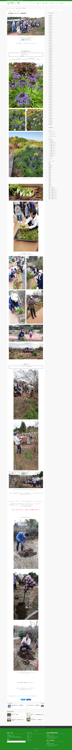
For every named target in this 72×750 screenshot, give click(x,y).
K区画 (50, 184)
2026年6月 (50, 18)
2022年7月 (50, 90)
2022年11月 (50, 84)
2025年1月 (50, 43)
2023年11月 (50, 65)
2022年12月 (51, 82)
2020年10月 (51, 121)
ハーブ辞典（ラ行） (52, 153)
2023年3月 (50, 77)
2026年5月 (50, 20)
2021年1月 (50, 116)
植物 (50, 164)
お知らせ (51, 139)
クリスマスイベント (52, 133)
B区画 (50, 170)
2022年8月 (50, 88)
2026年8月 (50, 15)
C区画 (50, 172)
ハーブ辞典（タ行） (52, 147)
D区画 (50, 173)
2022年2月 (50, 98)
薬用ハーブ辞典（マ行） (53, 197)
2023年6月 (50, 73)
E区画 (50, 175)
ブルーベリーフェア (52, 136)
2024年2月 (50, 60)
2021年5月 (50, 110)
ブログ (50, 156)
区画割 (50, 167)
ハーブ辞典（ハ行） (52, 150)
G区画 (50, 178)
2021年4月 (50, 112)
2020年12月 (51, 118)
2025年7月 (50, 35)
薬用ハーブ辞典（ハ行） (53, 195)
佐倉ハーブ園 (36, 748)
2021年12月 (50, 101)
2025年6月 (50, 37)
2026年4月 (50, 21)
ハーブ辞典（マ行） (52, 151)
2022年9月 (50, 87)
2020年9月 (50, 123)
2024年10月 (51, 48)
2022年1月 (50, 99)
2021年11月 (50, 102)
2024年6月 (50, 54)
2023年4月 (50, 76)
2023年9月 (50, 68)
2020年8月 (50, 124)
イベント (50, 158)
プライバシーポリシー (30, 740)
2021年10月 (50, 104)
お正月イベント (51, 131)
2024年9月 (50, 49)
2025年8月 (50, 34)
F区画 (50, 176)
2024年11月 (50, 46)
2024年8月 (50, 51)
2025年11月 (50, 29)
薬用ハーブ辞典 (52, 187)
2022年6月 (50, 91)
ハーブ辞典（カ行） (52, 144)
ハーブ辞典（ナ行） (52, 148)
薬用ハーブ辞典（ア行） (53, 189)
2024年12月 (51, 45)
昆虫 (50, 162)
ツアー (50, 159)
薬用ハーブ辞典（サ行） (53, 192)
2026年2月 (50, 24)
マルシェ (50, 137)
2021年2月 (50, 115)
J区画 (50, 183)
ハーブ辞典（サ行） (52, 145)
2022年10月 (51, 85)
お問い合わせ (29, 739)
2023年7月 (50, 71)
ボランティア (51, 161)
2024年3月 (50, 59)
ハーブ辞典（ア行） (52, 142)
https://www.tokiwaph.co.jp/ (52, 738)
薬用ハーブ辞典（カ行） (53, 190)
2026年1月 (50, 26)
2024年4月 (50, 57)
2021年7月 (50, 107)
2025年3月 (50, 40)
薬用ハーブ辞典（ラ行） (53, 198)
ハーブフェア (51, 134)
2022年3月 (50, 96)
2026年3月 (50, 23)
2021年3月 (50, 113)
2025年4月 (50, 38)
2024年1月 (50, 62)
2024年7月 (50, 52)
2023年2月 (50, 79)
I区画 (50, 181)
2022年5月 (50, 93)
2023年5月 (50, 74)
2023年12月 (51, 63)
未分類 (50, 186)
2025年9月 (50, 32)
